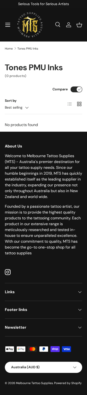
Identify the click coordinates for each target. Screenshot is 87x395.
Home (9, 49)
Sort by (11, 100)
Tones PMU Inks (27, 49)
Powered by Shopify (68, 383)
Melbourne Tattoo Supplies (34, 383)
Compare (60, 89)
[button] (79, 24)
